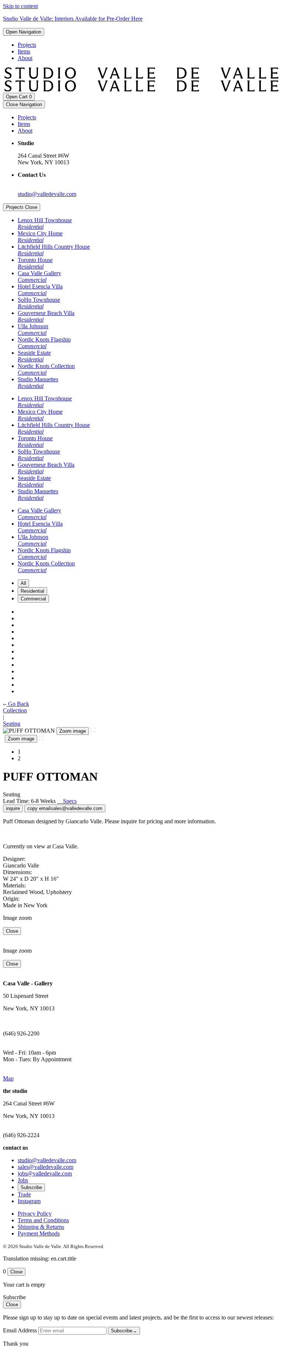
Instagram (29, 1201)
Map (8, 1078)
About (25, 58)
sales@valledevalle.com (45, 1167)
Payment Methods (39, 1233)
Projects (27, 45)
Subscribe (31, 1187)
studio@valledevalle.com (47, 194)
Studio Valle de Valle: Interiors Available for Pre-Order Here (73, 18)
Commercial (33, 599)
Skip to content (20, 6)
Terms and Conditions (43, 1220)
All (23, 583)
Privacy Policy (35, 1213)
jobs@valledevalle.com (45, 1173)
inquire (13, 808)
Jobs (23, 1180)
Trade (24, 1194)
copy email (64, 808)
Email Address (20, 1330)
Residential (32, 591)
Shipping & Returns (41, 1227)
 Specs (67, 801)
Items (24, 51)
